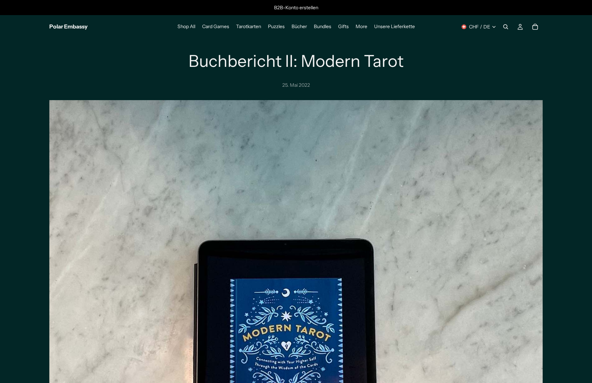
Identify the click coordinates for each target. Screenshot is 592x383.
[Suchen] (505, 26)
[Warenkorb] (535, 26)
